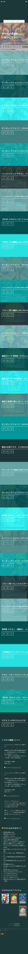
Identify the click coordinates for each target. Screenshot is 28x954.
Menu (25, 1)
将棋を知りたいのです (9, 834)
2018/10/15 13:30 (16, 818)
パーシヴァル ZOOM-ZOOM (10, 875)
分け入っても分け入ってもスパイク (12, 871)
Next (17, 924)
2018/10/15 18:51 (15, 796)
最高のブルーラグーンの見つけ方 (12, 838)
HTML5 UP (6, 930)
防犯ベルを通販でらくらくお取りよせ (13, 843)
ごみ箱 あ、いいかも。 (9, 836)
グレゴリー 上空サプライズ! (10, 877)
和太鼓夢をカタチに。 (9, 864)
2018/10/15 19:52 (17, 767)
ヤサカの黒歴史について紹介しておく (9, 928)
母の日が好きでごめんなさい (11, 870)
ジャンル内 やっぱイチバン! (10, 873)
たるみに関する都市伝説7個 (10, 839)
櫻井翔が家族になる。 (9, 832)
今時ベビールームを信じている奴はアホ (14, 841)
